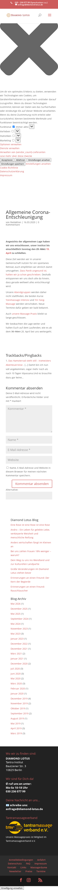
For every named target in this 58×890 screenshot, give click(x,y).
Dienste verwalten (9, 148)
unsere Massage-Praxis (24, 313)
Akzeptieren (7, 160)
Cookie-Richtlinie (9, 167)
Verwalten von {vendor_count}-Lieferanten (22, 152)
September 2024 (19, 618)
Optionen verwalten (10, 144)
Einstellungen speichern (12, 163)
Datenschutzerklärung (12, 171)
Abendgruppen (22, 292)
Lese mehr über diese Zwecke (16, 156)
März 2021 (16, 653)
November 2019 (19, 703)
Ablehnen (20, 160)
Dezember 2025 (19, 608)
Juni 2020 (16, 673)
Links (23, 867)
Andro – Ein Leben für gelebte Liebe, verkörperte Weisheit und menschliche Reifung (30, 533)
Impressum (6, 175)
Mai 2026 (15, 603)
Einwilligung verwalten (12, 888)
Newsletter (15, 871)
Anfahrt (41, 859)
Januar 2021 (17, 658)
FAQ (28, 863)
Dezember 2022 (19, 643)
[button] (29, 47)
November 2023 (19, 628)
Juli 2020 (15, 668)
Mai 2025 (15, 613)
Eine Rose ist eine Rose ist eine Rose (30, 524)
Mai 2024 (15, 623)
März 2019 (16, 733)
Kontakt (11, 867)
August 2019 (17, 718)
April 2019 (16, 728)
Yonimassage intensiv (17, 299)
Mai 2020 (15, 678)
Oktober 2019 (18, 708)
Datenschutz (15, 863)
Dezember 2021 (19, 648)
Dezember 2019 (19, 698)
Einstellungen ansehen (39, 160)
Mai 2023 (15, 633)
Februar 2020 (18, 688)
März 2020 (16, 683)
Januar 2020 (17, 693)
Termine (40, 871)
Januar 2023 (17, 638)
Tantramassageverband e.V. (20, 840)
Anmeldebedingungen (21, 859)
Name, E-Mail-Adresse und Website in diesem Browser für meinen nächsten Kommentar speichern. (28, 471)
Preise (28, 871)
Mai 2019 (15, 723)
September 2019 (19, 713)
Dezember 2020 (19, 663)
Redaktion (15, 222)
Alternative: (12, 489)
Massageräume (38, 867)
